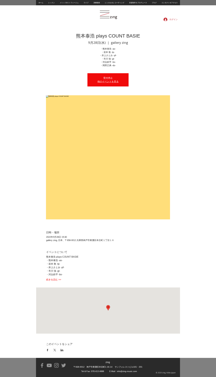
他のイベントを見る (108, 81)
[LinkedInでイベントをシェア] (62, 350)
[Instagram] (56, 365)
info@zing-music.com (127, 371)
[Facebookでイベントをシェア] (47, 350)
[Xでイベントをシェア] (54, 350)
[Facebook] (42, 365)
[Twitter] (64, 365)
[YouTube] (49, 365)
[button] (51, 2)
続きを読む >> (53, 279)
